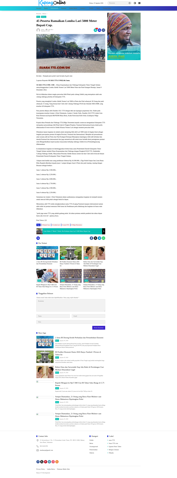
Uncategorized (94, 446)
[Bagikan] (103, 30)
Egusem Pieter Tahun (115, 446)
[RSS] (57, 461)
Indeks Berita (51, 469)
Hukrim (92, 453)
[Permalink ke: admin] (38, 30)
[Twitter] (95, 238)
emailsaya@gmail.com (46, 450)
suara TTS (66, 225)
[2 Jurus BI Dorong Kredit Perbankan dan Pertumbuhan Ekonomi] (47, 253)
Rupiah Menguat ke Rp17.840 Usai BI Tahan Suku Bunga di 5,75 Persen (47, 286)
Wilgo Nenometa (77, 225)
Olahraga (43, 16)
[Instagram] (53, 461)
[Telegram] (99, 238)
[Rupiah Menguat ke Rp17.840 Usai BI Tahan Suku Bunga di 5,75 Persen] (47, 276)
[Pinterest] (45, 461)
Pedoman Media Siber (63, 469)
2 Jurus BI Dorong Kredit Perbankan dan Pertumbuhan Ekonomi (47, 263)
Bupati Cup (46, 225)
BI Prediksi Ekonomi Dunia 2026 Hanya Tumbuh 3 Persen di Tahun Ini (70, 264)
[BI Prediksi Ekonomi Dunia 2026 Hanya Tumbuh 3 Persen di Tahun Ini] (71, 253)
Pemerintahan (93, 449)
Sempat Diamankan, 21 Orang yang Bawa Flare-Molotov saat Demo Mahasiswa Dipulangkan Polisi (70, 286)
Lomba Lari (56, 225)
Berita (38, 16)
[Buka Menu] (139, 3)
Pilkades (111, 453)
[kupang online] (51, 3)
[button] (130, 3)
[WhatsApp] (103, 238)
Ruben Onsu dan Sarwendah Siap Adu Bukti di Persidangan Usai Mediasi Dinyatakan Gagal (93, 264)
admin (42, 29)
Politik (91, 440)
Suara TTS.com (113, 443)
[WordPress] (49, 461)
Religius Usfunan (114, 449)
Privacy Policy (40, 469)
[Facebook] (91, 238)
